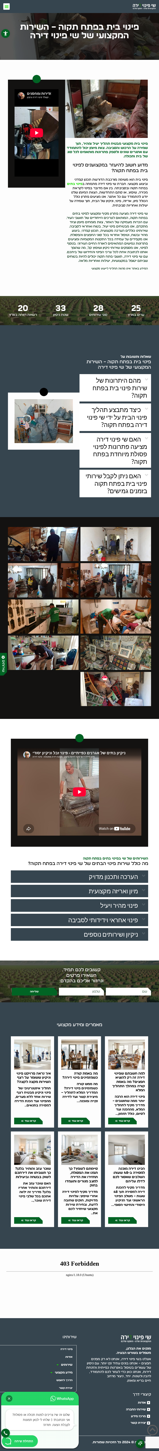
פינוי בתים (74, 184)
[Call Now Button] (5, 1433)
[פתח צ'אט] (140, 1443)
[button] (5, 33)
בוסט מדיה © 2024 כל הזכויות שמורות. (121, 1442)
